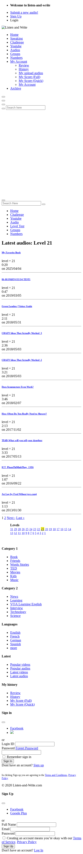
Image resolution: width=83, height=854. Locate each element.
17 (58, 529)
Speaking (16, 38)
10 (23, 533)
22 (38, 529)
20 (46, 529)
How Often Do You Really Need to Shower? (24, 413)
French (15, 636)
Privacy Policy (27, 842)
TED (13, 568)
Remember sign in (19, 757)
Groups (15, 54)
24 (30, 529)
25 (27, 529)
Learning (16, 600)
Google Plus (18, 813)
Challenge (17, 42)
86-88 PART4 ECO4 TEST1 (16, 279)
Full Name (9, 824)
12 (15, 533)
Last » (20, 518)
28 (19, 529)
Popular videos (20, 664)
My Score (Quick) (31, 81)
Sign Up (15, 16)
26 (23, 529)
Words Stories (19, 564)
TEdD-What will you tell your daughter (22, 440)
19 (50, 529)
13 (11, 533)
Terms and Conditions (56, 775)
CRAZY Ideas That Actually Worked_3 (22, 333)
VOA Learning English (26, 604)
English (15, 632)
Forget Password (27, 748)
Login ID (8, 744)
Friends (15, 561)
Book (14, 557)
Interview (16, 608)
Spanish (15, 644)
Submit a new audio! (24, 12)
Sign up (38, 765)
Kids (13, 576)
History (24, 69)
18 (54, 529)
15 (65, 529)
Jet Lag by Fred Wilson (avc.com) (19, 494)
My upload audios (31, 73)
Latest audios (19, 676)
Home (14, 34)
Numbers (16, 57)
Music (14, 580)
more (13, 648)
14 (69, 529)
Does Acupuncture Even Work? (18, 387)
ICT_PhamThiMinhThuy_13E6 (18, 467)
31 (11, 529)
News (14, 596)
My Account (18, 61)
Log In (38, 850)
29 (15, 529)
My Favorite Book (11, 252)
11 (19, 533)
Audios (15, 50)
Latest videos (19, 672)
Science (15, 616)
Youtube (15, 46)
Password (8, 748)
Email (6, 829)
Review (24, 65)
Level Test (17, 226)
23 (34, 529)
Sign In (7, 761)
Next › (11, 518)
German (15, 640)
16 (61, 529)
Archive (15, 88)
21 (42, 529)
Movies (15, 572)
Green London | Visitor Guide (17, 306)
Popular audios (20, 668)
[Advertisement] (41, 153)
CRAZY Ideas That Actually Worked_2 (22, 360)
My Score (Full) (29, 77)
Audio (14, 222)
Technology (18, 612)
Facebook (16, 728)
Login (14, 20)
